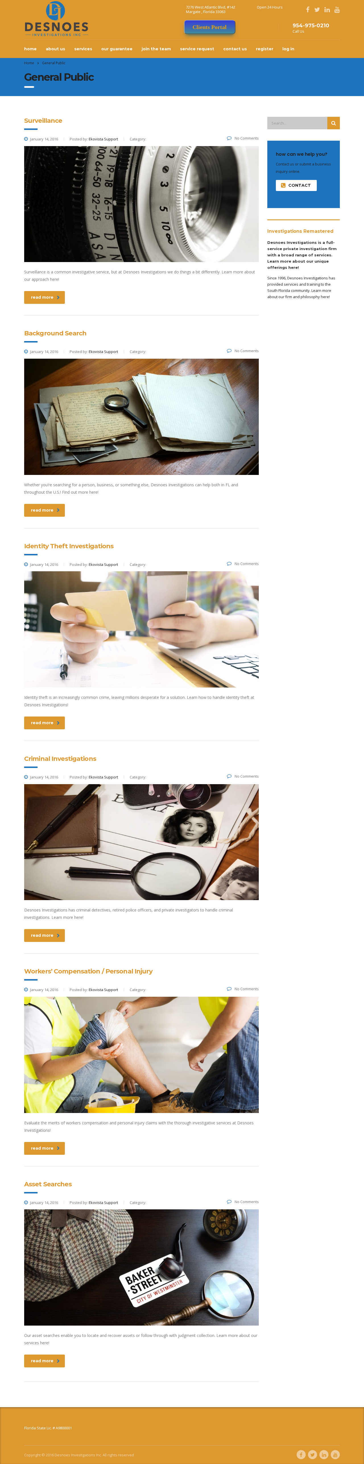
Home (30, 48)
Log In (288, 48)
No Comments (246, 138)
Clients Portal (210, 27)
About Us (55, 48)
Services (83, 48)
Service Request (197, 48)
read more (42, 297)
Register (264, 48)
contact (299, 185)
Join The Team (156, 48)
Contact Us (235, 48)
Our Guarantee (117, 48)
